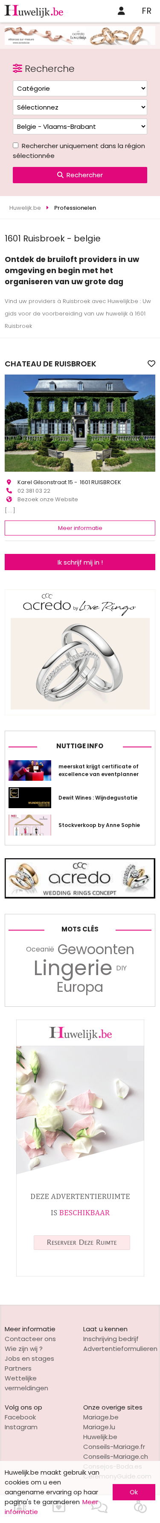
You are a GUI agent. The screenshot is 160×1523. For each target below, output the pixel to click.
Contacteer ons (30, 1338)
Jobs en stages (29, 1358)
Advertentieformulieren (120, 1348)
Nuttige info (79, 745)
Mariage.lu (99, 1426)
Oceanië (40, 949)
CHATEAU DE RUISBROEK (50, 364)
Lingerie (73, 968)
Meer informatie (80, 528)
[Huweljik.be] (80, 1274)
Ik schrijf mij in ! (80, 562)
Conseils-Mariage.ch (115, 1456)
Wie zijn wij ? (24, 1348)
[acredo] (80, 42)
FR (146, 11)
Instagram (21, 1426)
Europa (80, 987)
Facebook (20, 1417)
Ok (134, 1491)
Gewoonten (96, 949)
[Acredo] (80, 712)
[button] (12, 423)
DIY (121, 968)
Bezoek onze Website (47, 499)
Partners (18, 1368)
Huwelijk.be (100, 1436)
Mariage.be (101, 1417)
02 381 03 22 (33, 491)
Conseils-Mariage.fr (114, 1446)
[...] (10, 510)
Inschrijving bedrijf (111, 1338)
